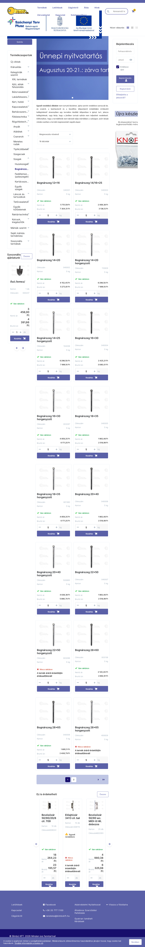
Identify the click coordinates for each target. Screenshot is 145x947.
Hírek (97, 7)
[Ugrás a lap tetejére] (136, 930)
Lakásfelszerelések (20, 96)
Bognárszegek (22, 169)
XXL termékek (19, 79)
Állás (86, 7)
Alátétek (17, 131)
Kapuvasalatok (20, 106)
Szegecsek (19, 154)
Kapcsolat (60, 15)
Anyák (16, 126)
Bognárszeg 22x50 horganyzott (48, 652)
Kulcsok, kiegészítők (18, 221)
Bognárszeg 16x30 (86, 338)
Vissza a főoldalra (118, 904)
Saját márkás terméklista (17, 234)
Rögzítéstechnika (20, 121)
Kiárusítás (16, 67)
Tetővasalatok (21, 201)
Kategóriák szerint (16, 73)
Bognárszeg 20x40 (87, 494)
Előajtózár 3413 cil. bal (72, 816)
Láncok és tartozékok (19, 195)
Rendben (135, 942)
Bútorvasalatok (20, 92)
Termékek (42, 7)
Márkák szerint (18, 227)
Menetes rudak (18, 143)
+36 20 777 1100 (54, 910)
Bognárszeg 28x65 (48, 727)
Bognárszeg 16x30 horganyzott (48, 418)
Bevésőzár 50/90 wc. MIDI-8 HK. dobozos (95, 819)
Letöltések (57, 7)
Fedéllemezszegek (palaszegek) (22, 175)
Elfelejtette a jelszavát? (122, 96)
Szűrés (20, 42)
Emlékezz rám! (124, 68)
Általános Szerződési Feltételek (86, 911)
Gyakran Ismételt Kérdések (84, 919)
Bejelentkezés (125, 78)
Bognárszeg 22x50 (86, 572)
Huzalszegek (22, 164)
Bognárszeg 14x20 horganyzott (86, 262)
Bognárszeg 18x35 (86, 416)
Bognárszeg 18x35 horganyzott (48, 496)
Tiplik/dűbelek (21, 149)
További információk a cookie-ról (28, 943)
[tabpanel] (72, 68)
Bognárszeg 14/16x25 (88, 182)
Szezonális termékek (16, 242)
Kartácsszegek (22, 181)
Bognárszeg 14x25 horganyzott (48, 340)
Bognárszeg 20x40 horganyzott (49, 574)
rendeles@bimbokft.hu (57, 916)
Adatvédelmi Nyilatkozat (88, 904)
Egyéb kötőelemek (19, 208)
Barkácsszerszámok (20, 111)
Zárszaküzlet (43, 15)
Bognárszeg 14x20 (48, 260)
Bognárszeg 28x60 (87, 650)
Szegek (17, 159)
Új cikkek (16, 61)
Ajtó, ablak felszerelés (18, 85)
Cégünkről (73, 7)
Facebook (50, 904)
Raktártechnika (20, 214)
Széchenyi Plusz (79, 15)
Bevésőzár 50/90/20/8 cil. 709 (49, 818)
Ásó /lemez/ (17, 281)
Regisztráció (125, 89)
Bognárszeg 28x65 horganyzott (87, 729)
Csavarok (18, 136)
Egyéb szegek (19, 188)
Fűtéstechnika (19, 116)
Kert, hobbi (18, 101)
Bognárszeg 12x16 (48, 182)
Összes (26, 256)
